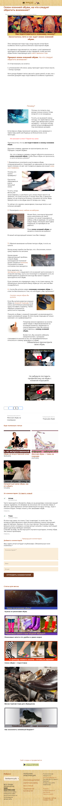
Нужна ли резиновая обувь (16, 611)
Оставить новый (25, 493)
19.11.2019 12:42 (12, 500)
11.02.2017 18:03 (12, 518)
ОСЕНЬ (18, 14)
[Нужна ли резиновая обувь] (31, 591)
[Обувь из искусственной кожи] (17, 431)
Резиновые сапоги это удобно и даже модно (23, 637)
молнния (24, 262)
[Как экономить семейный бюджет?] (31, 709)
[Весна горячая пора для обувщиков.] (31, 668)
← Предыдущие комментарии (31, 539)
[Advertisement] (31, 92)
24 (30, 14)
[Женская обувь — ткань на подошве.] (45, 431)
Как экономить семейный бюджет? (19, 729)
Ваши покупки (10, 14)
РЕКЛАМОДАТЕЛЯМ (31, 780)
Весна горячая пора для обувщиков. (20, 704)
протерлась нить (14, 272)
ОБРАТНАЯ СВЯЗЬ (30, 783)
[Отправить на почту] (6, 408)
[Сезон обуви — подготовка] (31, 642)
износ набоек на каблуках (29, 210)
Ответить (7, 511)
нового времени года (39, 53)
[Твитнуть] (15, 408)
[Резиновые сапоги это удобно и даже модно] (31, 616)
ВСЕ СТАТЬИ (28, 786)
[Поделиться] (11, 408)
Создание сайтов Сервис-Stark (49, 799)
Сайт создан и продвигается (31, 760)
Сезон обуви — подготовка (16, 663)
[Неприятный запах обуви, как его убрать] (17, 461)
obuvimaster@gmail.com (49, 777)
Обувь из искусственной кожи (16, 454)
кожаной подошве (22, 303)
